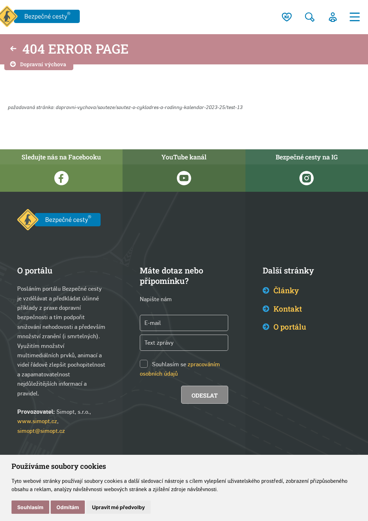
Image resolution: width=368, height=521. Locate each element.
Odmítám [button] (67, 507)
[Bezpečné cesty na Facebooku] (61, 178)
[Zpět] (13, 49)
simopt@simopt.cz (41, 430)
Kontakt (287, 309)
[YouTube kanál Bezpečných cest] (184, 178)
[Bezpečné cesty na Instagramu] (307, 178)
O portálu (289, 327)
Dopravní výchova (43, 64)
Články (286, 290)
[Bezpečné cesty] (59, 221)
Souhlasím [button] (30, 507)
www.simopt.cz (37, 421)
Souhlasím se (169, 364)
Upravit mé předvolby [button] (118, 507)
